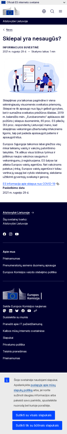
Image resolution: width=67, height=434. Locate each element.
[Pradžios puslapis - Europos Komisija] (11, 11)
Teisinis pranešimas (15, 351)
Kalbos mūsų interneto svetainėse (23, 331)
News (9, 29)
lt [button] (44, 11)
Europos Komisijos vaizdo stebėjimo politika (30, 272)
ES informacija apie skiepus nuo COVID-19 (29, 183)
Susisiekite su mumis (15, 317)
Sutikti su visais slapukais (34, 415)
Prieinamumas (11, 258)
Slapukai (8, 337)
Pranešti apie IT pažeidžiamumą (22, 324)
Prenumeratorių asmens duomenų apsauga (29, 265)
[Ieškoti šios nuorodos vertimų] (57, 184)
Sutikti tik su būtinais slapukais (37, 425)
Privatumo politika (14, 344)
